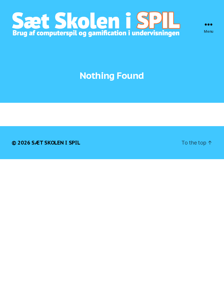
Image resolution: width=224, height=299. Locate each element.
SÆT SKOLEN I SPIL (56, 142)
